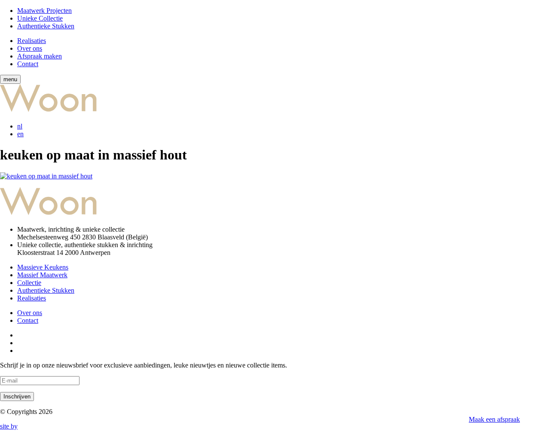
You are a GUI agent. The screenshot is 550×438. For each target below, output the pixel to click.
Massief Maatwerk (42, 275)
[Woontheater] (112, 111)
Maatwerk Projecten (44, 10)
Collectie (29, 282)
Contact (27, 63)
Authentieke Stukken (45, 26)
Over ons (29, 48)
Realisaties (31, 40)
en (20, 134)
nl (19, 126)
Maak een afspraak (494, 419)
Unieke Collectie (40, 18)
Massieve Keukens (42, 267)
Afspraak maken (39, 56)
